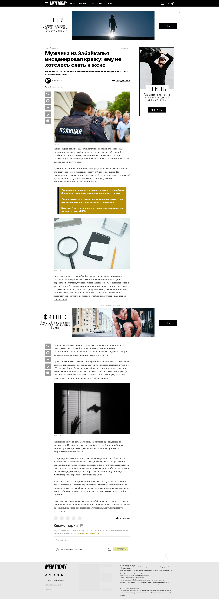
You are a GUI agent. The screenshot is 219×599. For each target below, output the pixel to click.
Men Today (58, 3)
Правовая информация (53, 585)
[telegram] (54, 575)
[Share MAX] (48, 101)
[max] (62, 575)
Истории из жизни (56, 87)
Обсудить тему (123, 81)
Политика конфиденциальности (55, 580)
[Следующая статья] (109, 556)
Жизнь (47, 48)
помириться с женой (83, 504)
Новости (54, 48)
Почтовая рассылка (162, 3)
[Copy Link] (48, 114)
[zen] (58, 575)
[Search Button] (168, 3)
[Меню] (46, 3)
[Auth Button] (172, 3)
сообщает (63, 149)
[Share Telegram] (48, 107)
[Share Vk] (48, 94)
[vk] (50, 575)
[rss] (46, 575)
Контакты (48, 589)
